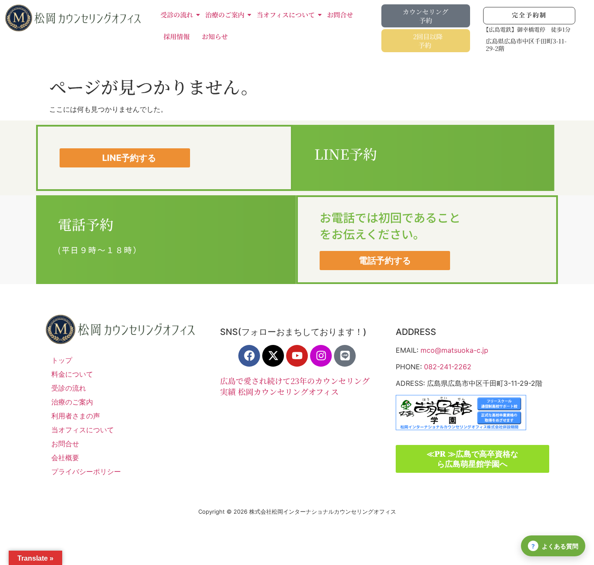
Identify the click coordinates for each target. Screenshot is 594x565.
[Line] (345, 356)
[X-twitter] (273, 356)
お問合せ (340, 14)
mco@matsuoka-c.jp (454, 350)
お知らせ (215, 36)
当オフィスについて (286, 14)
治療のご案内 (224, 14)
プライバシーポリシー (86, 471)
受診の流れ (176, 14)
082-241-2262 (447, 366)
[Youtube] (297, 356)
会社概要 (65, 457)
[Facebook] (249, 356)
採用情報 (177, 36)
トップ (61, 360)
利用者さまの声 (75, 415)
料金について (72, 374)
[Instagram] (321, 356)
